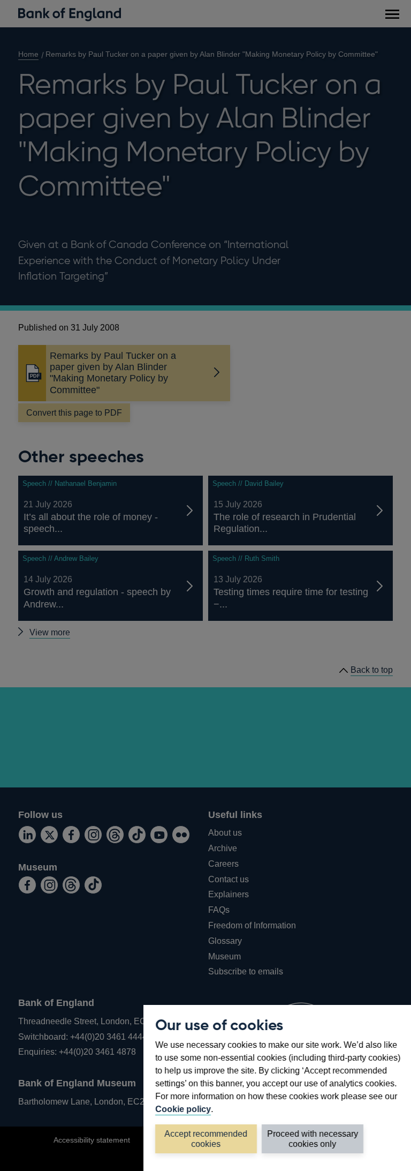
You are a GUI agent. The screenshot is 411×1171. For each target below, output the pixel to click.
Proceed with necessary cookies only (312, 1139)
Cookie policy (183, 1109)
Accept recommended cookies (206, 1139)
